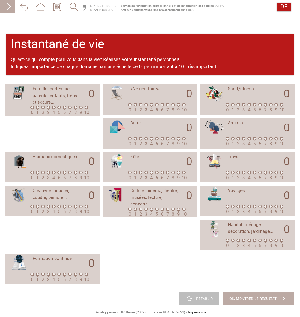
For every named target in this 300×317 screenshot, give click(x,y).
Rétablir (199, 298)
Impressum (197, 312)
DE (284, 7)
